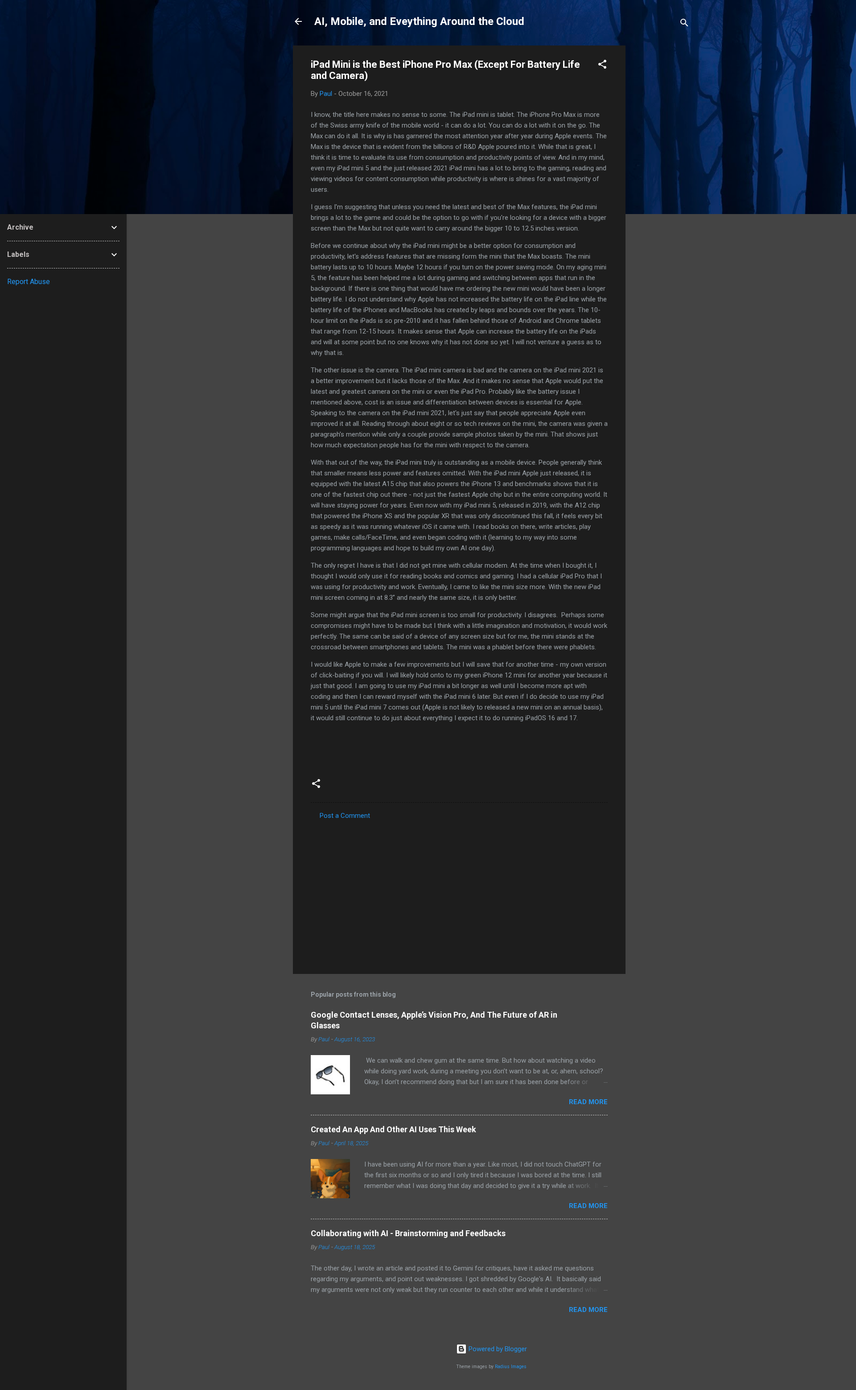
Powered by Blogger (497, 1349)
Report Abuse (28, 281)
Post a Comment (345, 816)
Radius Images (511, 1366)
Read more (588, 1102)
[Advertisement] (661, 179)
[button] (602, 66)
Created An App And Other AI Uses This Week (393, 1129)
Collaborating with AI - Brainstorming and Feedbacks (408, 1233)
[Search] (684, 24)
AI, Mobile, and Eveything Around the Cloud (419, 21)
